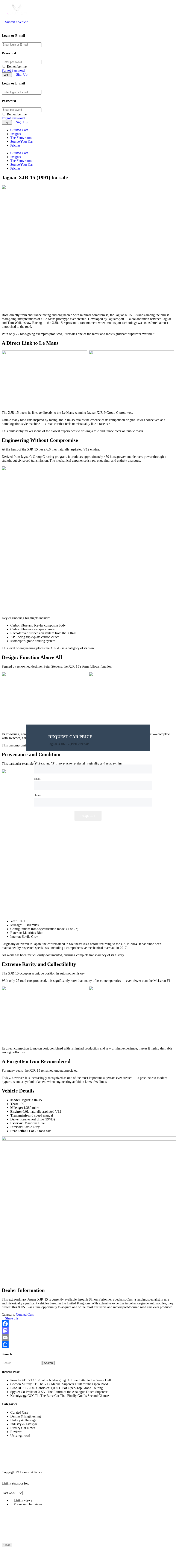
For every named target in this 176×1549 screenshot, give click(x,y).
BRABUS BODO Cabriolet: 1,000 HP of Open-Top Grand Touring (56, 1388)
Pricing (15, 145)
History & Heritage (23, 1420)
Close (7, 1545)
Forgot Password (13, 70)
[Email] (88, 1337)
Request (87, 816)
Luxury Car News (22, 1428)
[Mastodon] (88, 1330)
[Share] (88, 1344)
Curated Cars (19, 130)
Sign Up (21, 74)
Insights (15, 134)
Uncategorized (20, 1435)
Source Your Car (21, 141)
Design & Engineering (25, 1416)
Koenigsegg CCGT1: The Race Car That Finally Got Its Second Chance (59, 1395)
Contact (7, 1465)
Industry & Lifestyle (24, 1424)
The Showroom (21, 137)
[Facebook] (88, 1323)
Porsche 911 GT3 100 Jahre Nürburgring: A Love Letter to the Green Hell (60, 1380)
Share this (11, 1318)
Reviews (16, 1432)
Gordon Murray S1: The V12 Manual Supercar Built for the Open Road (59, 1384)
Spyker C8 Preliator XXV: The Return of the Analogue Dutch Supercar (58, 1392)
